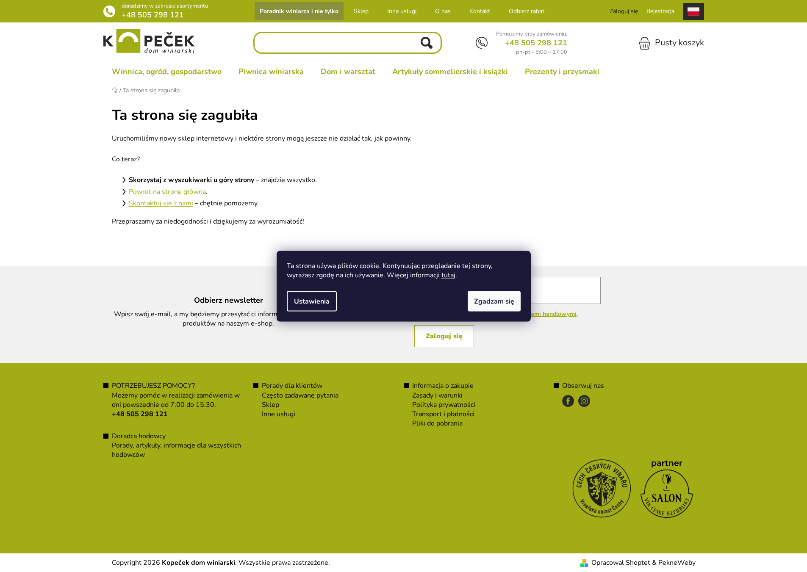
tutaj (448, 274)
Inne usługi (401, 11)
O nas (443, 11)
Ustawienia (312, 301)
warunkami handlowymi (543, 314)
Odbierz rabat (526, 11)
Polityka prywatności (443, 404)
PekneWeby (677, 562)
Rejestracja (660, 11)
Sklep (361, 11)
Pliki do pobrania (437, 423)
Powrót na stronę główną (167, 191)
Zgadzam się (494, 301)
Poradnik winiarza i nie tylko (299, 11)
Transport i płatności (443, 414)
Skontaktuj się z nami (161, 203)
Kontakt (479, 11)
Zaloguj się (444, 336)
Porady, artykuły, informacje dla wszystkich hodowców (176, 450)
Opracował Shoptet (620, 562)
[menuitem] (166, 71)
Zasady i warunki (437, 395)
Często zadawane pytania (300, 395)
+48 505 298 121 (153, 15)
